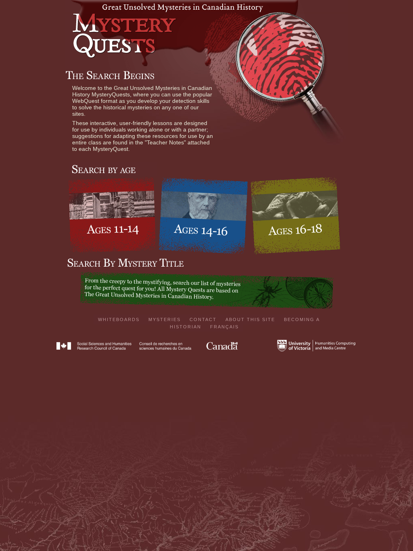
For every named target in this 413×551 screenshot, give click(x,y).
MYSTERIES (164, 319)
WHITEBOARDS (119, 319)
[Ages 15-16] (203, 216)
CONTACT (203, 319)
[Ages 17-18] (295, 216)
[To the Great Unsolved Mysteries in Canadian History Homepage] (206, 9)
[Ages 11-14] (112, 215)
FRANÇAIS (224, 326)
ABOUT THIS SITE (250, 319)
